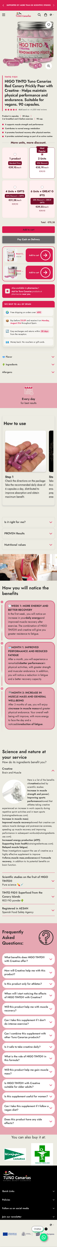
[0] (45, 14)
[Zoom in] (48, 66)
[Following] (54, 5)
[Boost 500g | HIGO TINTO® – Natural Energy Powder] (8, 255)
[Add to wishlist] (48, 24)
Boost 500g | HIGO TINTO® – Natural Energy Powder (20, 254)
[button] (52, 15)
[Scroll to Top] (52, 1231)
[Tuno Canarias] (23, 15)
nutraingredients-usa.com (15, 815)
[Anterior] (3, 5)
